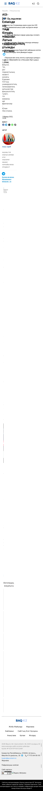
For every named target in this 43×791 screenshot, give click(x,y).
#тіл (3, 157)
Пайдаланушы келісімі (10, 765)
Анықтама (11, 735)
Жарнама (30, 727)
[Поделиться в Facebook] (3, 125)
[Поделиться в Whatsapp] (12, 125)
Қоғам (22, 735)
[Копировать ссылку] (15, 125)
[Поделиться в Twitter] (9, 125)
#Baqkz (5, 162)
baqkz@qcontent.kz (9, 758)
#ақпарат (6, 160)
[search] (38, 3)
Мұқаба (5, 11)
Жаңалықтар (15, 11)
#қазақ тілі (6, 152)
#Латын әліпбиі (8, 155)
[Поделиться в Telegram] (6, 125)
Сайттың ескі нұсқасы (28, 731)
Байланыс (9, 731)
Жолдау (32, 735)
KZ (33, 4)
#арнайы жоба (8, 164)
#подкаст (6, 167)
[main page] (19, 3)
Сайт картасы (7, 769)
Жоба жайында (15, 727)
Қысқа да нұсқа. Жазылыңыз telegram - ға (8, 179)
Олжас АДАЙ (6, 147)
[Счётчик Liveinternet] (6, 773)
